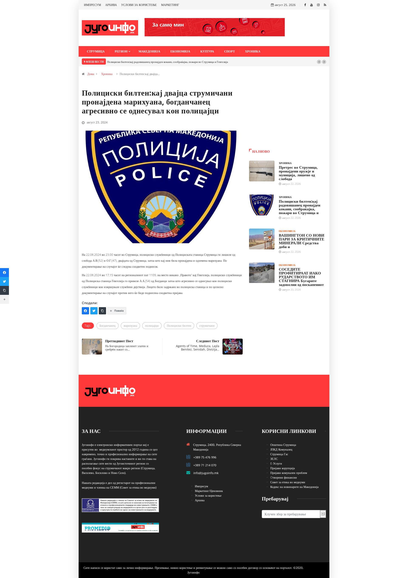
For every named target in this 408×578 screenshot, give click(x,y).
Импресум (201, 486)
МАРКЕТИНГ (170, 5)
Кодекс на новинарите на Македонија (294, 487)
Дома (90, 74)
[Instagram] (318, 5)
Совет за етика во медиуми (287, 482)
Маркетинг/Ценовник (209, 491)
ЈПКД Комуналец (281, 449)
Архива (199, 500)
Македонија (149, 51)
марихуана (130, 326)
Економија (180, 51)
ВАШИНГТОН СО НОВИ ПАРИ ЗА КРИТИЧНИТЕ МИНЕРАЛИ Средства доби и (301, 241)
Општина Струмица (283, 445)
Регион (121, 51)
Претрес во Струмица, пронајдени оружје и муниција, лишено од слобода (298, 173)
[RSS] (325, 5)
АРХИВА (111, 5)
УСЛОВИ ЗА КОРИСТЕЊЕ (139, 5)
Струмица (96, 51)
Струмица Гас (279, 454)
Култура (207, 51)
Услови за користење (208, 495)
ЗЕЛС (274, 459)
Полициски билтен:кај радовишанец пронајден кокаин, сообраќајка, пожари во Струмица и (299, 207)
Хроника (252, 51)
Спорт (229, 51)
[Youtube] (311, 5)
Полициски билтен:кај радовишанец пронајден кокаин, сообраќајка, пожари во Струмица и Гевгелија (167, 62)
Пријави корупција (282, 468)
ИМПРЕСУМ (92, 5)
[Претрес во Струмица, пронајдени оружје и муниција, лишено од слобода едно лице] (262, 171)
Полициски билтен (179, 326)
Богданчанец (107, 326)
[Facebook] (305, 5)
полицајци (152, 326)
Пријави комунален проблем (288, 473)
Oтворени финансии (283, 477)
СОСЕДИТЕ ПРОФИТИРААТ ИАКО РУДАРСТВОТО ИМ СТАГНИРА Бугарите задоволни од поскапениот (301, 277)
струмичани (207, 326)
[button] (319, 62)
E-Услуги (276, 463)
